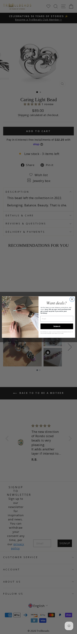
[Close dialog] (72, 299)
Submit (56, 326)
